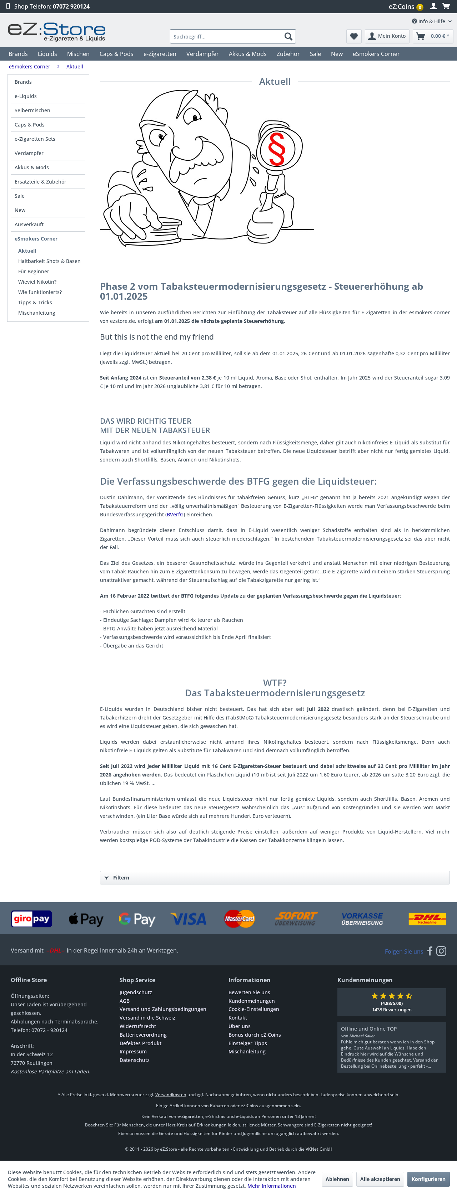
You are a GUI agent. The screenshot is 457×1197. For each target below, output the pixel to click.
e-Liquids (26, 96)
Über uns (239, 1026)
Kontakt (237, 1017)
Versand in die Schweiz (147, 1017)
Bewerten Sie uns (249, 992)
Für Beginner (33, 271)
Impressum (133, 1051)
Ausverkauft (29, 224)
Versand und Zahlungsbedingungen (163, 1009)
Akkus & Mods (32, 167)
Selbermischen (32, 110)
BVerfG (175, 514)
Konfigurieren (429, 1179)
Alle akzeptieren (380, 1179)
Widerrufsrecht (138, 1026)
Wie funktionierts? (40, 292)
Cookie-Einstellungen (253, 1009)
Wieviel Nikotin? (37, 281)
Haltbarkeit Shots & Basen (49, 261)
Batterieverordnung (143, 1034)
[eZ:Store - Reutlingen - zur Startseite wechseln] (57, 31)
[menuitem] (407, 6)
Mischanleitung (36, 312)
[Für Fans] (430, 951)
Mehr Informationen (271, 1185)
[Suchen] (288, 36)
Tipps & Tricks (35, 302)
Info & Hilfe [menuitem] (432, 21)
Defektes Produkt (140, 1043)
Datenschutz (135, 1060)
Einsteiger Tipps (247, 1043)
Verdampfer (29, 153)
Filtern (121, 877)
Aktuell (27, 250)
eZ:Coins (405, 6)
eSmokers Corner (36, 238)
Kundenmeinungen (251, 1000)
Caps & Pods (30, 124)
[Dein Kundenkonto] (433, 6)
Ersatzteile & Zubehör (40, 181)
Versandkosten (170, 1095)
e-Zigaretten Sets (35, 138)
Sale (20, 195)
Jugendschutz (136, 992)
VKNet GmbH (319, 1149)
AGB (125, 1000)
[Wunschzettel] (354, 36)
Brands (23, 81)
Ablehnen (337, 1179)
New (20, 210)
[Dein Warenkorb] (446, 6)
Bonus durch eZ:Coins (254, 1034)
